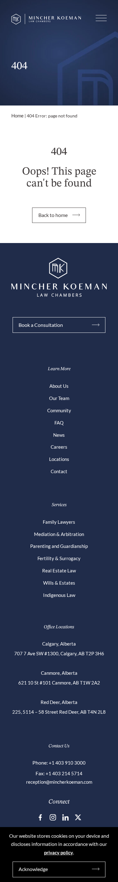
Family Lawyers (59, 522)
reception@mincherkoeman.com (59, 782)
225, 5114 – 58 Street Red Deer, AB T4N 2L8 (59, 712)
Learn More (59, 369)
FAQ (59, 422)
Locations (59, 459)
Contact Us (59, 746)
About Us (59, 386)
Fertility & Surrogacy (59, 558)
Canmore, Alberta (59, 673)
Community (59, 410)
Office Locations (59, 627)
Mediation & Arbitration (59, 534)
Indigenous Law (59, 595)
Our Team (59, 398)
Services (59, 505)
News (59, 435)
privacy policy (58, 852)
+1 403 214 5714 (64, 773)
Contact (59, 471)
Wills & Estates (59, 583)
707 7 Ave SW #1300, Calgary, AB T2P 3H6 (59, 653)
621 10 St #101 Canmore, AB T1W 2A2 (59, 682)
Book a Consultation (41, 325)
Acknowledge (33, 869)
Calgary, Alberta (59, 644)
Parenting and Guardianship (59, 546)
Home (17, 115)
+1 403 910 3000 (67, 763)
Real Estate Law (59, 570)
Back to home (53, 215)
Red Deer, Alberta (59, 702)
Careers (59, 447)
